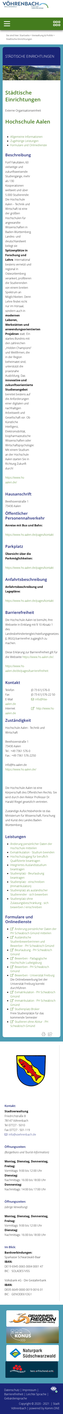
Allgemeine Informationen (26, 137)
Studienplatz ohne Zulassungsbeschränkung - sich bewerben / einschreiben (29, 903)
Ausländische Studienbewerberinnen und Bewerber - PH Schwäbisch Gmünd (32, 941)
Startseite (25, 35)
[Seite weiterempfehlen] (51, 1034)
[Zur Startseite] (26, 5)
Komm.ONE (52, 1408)
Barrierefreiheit (13, 1394)
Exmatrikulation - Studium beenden (32, 852)
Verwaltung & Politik (42, 35)
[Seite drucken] (44, 1034)
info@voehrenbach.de (22, 1134)
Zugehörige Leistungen (24, 141)
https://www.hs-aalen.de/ (37, 657)
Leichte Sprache (36, 1394)
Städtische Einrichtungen (19, 39)
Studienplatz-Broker (27, 1009)
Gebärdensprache (15, 1398)
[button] (7, 23)
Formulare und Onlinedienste (28, 145)
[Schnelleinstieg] (56, 24)
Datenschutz (11, 1390)
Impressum (29, 1390)
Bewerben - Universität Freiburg (34, 975)
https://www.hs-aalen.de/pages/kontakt (29, 535)
